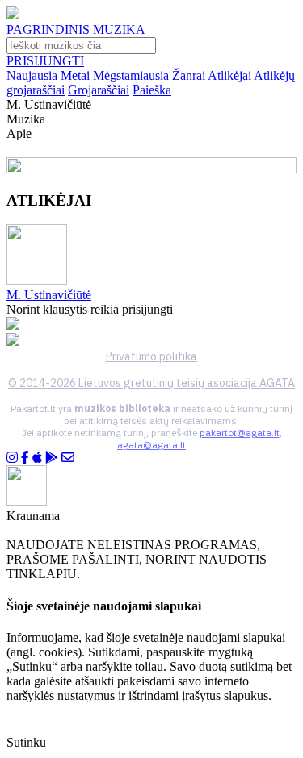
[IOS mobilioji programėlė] (37, 457)
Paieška (152, 90)
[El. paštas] (67, 457)
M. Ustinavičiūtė (48, 295)
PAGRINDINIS (48, 29)
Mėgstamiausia (131, 75)
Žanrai (188, 75)
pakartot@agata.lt (240, 433)
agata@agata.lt (151, 445)
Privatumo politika (151, 356)
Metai (75, 75)
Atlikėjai (229, 75)
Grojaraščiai (98, 90)
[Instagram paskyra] (12, 457)
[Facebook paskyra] (25, 457)
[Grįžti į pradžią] (12, 15)
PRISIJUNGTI (45, 61)
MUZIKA (119, 29)
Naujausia (31, 75)
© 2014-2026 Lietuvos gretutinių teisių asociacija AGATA (151, 383)
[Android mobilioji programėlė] (51, 457)
